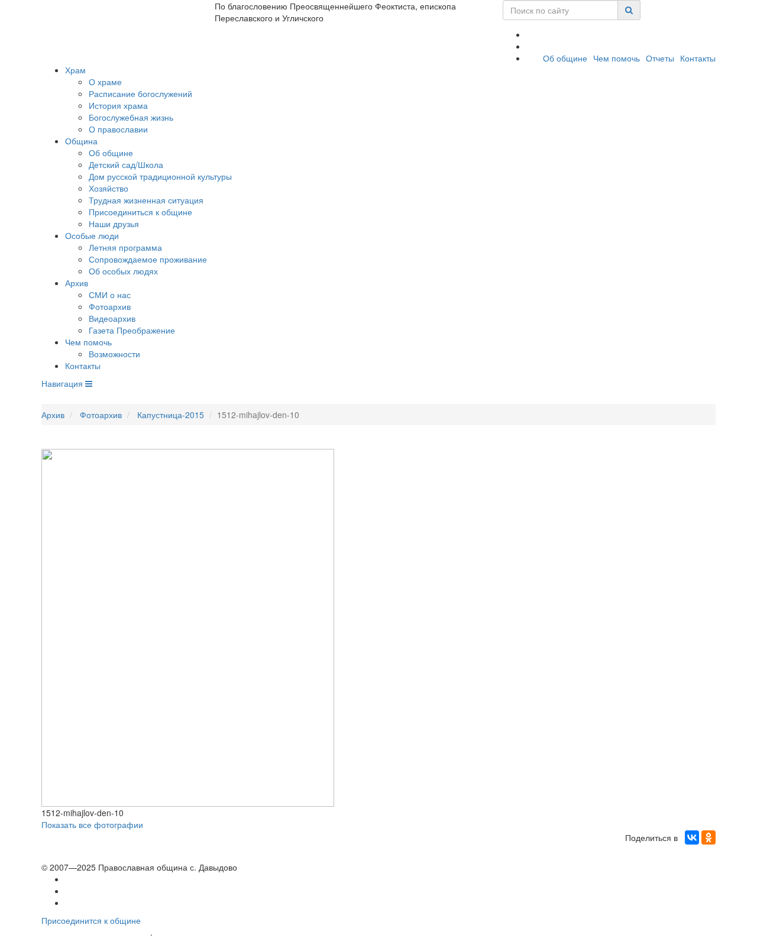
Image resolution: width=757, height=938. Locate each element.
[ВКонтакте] (692, 837)
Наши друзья (114, 223)
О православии (118, 129)
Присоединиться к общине (140, 212)
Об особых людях (123, 271)
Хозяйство (108, 188)
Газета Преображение (132, 330)
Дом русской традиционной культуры (160, 176)
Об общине (565, 58)
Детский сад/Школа (126, 164)
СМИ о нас (110, 294)
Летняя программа (125, 247)
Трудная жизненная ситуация (146, 200)
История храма (118, 105)
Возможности (114, 354)
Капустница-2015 (170, 415)
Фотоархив (110, 306)
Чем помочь (616, 58)
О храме (105, 82)
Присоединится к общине (91, 920)
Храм (75, 70)
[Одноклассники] (708, 837)
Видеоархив (112, 318)
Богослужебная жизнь (131, 117)
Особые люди (92, 235)
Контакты (698, 58)
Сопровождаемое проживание (148, 259)
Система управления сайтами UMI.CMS (222, 932)
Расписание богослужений (140, 93)
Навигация (63, 383)
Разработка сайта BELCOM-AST (95, 932)
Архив (76, 283)
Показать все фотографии (92, 824)
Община (81, 141)
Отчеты (660, 58)
